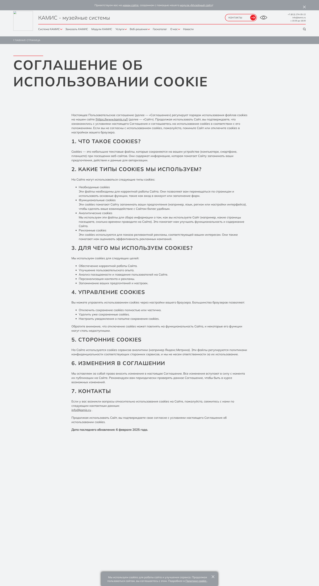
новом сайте (131, 5)
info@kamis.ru (299, 17)
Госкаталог (160, 29)
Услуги (119, 29)
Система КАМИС (49, 29)
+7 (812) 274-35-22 (297, 14)
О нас (174, 29)
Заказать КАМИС (76, 29)
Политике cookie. (196, 581)
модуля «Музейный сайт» (196, 5)
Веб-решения (138, 29)
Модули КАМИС (101, 29)
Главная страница (26, 40)
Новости (188, 29)
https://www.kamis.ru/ (112, 119)
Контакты (235, 17)
